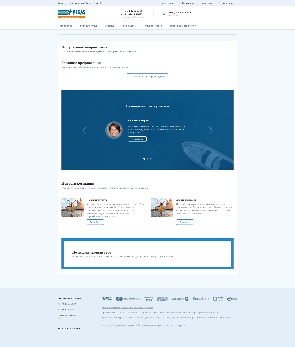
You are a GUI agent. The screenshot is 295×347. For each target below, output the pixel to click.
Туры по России (153, 25)
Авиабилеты (129, 25)
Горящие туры (88, 25)
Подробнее (137, 139)
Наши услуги (166, 3)
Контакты (207, 3)
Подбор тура (65, 25)
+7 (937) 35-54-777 (133, 14)
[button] (210, 130)
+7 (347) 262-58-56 (133, 10)
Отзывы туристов (228, 3)
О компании (188, 3)
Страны (109, 25)
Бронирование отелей (183, 25)
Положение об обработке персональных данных (127, 307)
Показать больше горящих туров (148, 76)
